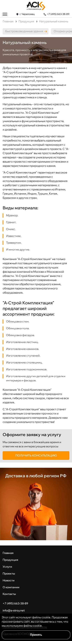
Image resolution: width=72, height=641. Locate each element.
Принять (36, 634)
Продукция (26, 21)
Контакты (9, 594)
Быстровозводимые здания (24, 31)
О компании (11, 587)
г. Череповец (27, 14)
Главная (8, 21)
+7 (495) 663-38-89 (58, 14)
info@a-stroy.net (14, 610)
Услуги (7, 566)
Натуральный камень (53, 21)
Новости (9, 580)
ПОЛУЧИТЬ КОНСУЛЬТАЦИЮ (36, 455)
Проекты (9, 573)
